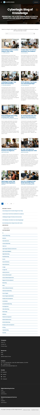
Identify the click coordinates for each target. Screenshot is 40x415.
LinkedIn (4, 374)
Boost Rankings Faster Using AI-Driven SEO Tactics (9, 116)
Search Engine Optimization (13, 118)
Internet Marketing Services (8, 277)
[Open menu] (1, 2)
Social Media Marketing (30, 184)
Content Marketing (6, 52)
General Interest (5, 264)
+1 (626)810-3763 (6, 364)
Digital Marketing (5, 253)
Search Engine (5, 118)
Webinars (4, 314)
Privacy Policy (4, 346)
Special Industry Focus (6, 356)
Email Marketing (5, 256)
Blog (2, 352)
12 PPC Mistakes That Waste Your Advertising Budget (29, 82)
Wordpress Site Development (8, 324)
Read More (3, 68)
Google (3, 267)
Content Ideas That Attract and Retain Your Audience (28, 50)
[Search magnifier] (34, 33)
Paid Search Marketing (7, 85)
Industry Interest (5, 272)
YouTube (4, 332)
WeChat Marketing (6, 322)
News (3, 285)
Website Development (5, 152)
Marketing (4, 282)
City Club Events (5, 240)
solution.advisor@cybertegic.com (9, 365)
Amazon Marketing (6, 235)
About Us (3, 342)
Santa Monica (3, 393)
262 (11, 203)
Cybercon (4, 246)
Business (4, 238)
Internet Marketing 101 (6, 274)
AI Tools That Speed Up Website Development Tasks (29, 149)
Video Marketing (5, 309)
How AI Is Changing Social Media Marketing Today (28, 182)
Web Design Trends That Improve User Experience (8, 182)
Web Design (3, 184)
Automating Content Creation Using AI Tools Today (9, 50)
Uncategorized (5, 306)
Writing (3, 327)
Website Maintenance (6, 319)
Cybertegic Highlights (6, 251)
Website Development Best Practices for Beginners (8, 149)
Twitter (4, 376)
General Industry (5, 261)
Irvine (2, 390)
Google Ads (4, 269)
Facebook (4, 372)
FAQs (2, 354)
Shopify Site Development (7, 298)
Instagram (4, 378)
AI (1, 52)
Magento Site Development (7, 280)
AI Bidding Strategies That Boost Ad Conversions (8, 82)
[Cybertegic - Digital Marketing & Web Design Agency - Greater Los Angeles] (7, 2)
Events (3, 259)
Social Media (23, 184)
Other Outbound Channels (7, 288)
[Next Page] (14, 204)
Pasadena (3, 392)
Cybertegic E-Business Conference (9, 248)
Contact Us (36, 2)
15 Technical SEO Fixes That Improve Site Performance (28, 116)
